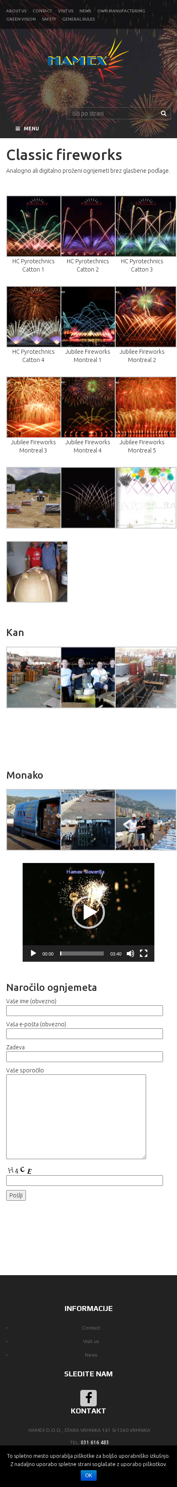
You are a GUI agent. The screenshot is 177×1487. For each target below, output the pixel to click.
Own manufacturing (121, 11)
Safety (49, 19)
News (85, 11)
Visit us (65, 11)
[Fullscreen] (144, 953)
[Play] (33, 953)
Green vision (21, 19)
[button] (88, 912)
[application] (88, 912)
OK (88, 1475)
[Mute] (130, 953)
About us (16, 11)
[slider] (82, 953)
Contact (42, 11)
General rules (78, 19)
